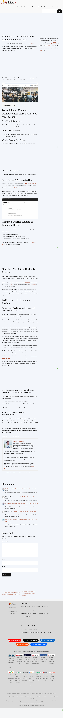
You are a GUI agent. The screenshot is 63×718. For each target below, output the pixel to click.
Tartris (17, 187)
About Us (42, 50)
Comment (5, 542)
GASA (54, 42)
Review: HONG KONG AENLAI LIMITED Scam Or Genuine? (16, 473)
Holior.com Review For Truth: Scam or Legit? (25, 488)
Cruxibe (9, 187)
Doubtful (32, 43)
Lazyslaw (14, 187)
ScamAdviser (54, 43)
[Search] (59, 11)
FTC (9, 358)
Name (3, 559)
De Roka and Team (9, 488)
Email (3, 567)
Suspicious (27, 282)
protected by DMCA (51, 693)
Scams (12, 284)
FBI (6, 358)
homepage (33, 284)
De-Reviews (12, 607)
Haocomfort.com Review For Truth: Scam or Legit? (26, 503)
